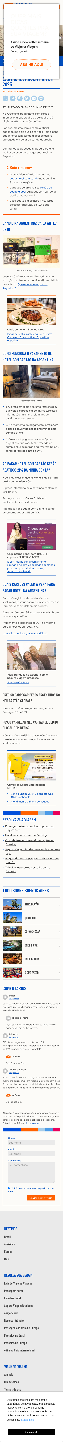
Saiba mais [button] (27, 1419)
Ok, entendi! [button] (31, 1432)
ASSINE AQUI (31, 65)
